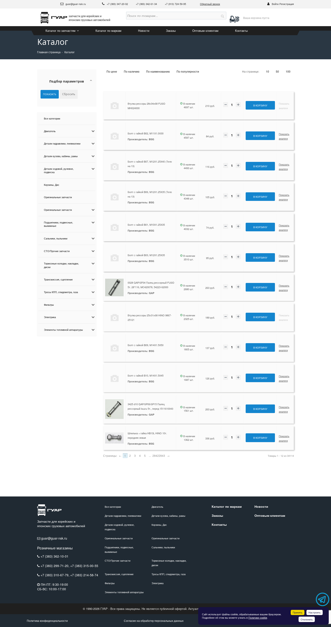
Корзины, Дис (51, 184)
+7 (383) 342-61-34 (147, 4)
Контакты (241, 30)
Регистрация (286, 4)
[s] (222, 15)
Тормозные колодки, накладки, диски (61, 265)
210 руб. (210, 106)
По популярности (188, 71)
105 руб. (210, 197)
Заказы (171, 30)
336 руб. (210, 438)
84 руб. (210, 136)
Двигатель (50, 131)
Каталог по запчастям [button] (60, 30)
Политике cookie (257, 617)
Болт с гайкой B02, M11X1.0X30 (145, 133)
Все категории (52, 118)
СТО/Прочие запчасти (57, 251)
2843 (162, 455)
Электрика (50, 317)
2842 (155, 455)
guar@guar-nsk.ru (75, 4)
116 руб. (210, 166)
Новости (143, 30)
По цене (112, 71)
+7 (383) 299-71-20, (55, 565)
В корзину (260, 105)
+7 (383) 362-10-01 (54, 556)
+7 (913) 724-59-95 (175, 4)
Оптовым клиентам (205, 30)
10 (267, 71)
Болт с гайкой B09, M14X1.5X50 (145, 345)
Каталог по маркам (108, 30)
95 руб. (210, 258)
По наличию (131, 71)
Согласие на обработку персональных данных (154, 620)
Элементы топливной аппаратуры (63, 329)
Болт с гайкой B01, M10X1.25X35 (146, 224)
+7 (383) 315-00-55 (84, 565)
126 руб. (210, 378)
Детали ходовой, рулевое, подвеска (59, 170)
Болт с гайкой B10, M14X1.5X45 (145, 375)
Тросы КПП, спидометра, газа (61, 292)
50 (277, 71)
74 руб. (210, 227)
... (150, 455)
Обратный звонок (210, 4)
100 (288, 71)
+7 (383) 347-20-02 (118, 4)
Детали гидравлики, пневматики (62, 143)
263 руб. (210, 287)
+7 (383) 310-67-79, (55, 575)
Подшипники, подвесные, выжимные (58, 224)
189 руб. (210, 317)
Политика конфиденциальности (47, 620)
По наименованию (158, 71)
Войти (275, 4)
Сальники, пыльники (55, 238)
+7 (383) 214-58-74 (84, 575)
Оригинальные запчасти (58, 197)
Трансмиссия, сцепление (58, 279)
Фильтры (49, 304)
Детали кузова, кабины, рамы (61, 156)
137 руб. (210, 348)
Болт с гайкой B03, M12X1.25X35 (146, 255)
